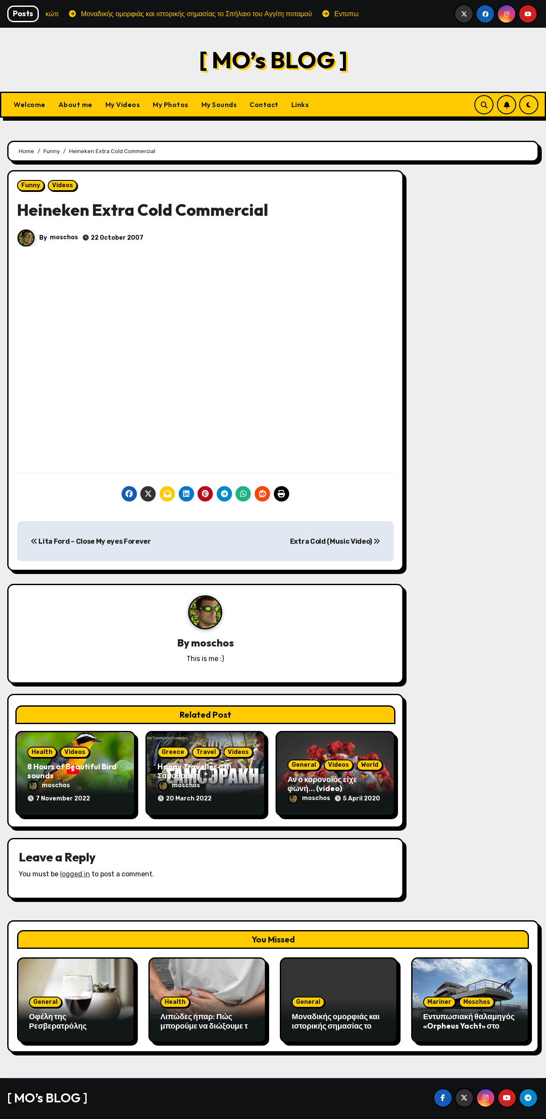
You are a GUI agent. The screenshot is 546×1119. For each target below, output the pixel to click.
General (304, 764)
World (369, 764)
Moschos (476, 1002)
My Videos (122, 104)
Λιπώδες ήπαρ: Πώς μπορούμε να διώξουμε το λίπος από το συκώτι (206, 1026)
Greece (173, 752)
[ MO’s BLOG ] (273, 59)
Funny (30, 185)
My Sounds (219, 104)
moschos (64, 237)
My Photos (171, 104)
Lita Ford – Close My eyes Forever (94, 541)
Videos (62, 185)
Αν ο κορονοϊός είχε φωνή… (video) (322, 784)
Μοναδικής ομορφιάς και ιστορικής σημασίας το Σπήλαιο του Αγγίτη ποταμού (336, 1030)
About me (75, 104)
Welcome (30, 104)
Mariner (439, 1002)
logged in (75, 874)
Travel (206, 752)
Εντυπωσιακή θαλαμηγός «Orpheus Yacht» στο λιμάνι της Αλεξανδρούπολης (468, 1030)
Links (300, 104)
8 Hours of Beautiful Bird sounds (71, 771)
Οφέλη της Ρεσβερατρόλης (58, 1021)
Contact (264, 104)
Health (42, 752)
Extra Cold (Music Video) (331, 541)
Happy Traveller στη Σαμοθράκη (194, 771)
